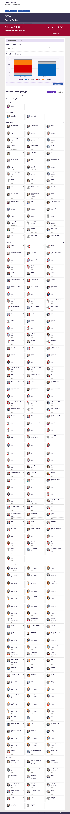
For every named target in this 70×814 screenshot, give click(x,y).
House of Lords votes (28, 23)
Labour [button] (8, 242)
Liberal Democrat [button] (11, 564)
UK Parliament (7, 23)
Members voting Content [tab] (11, 95)
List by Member (60, 92)
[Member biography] (15, 107)
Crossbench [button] (9, 122)
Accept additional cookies (11, 10)
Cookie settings (33, 10)
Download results (57, 84)
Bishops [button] (8, 102)
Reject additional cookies (24, 10)
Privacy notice (53, 812)
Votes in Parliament (13, 20)
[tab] (11, 96)
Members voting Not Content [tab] (23, 95)
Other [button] (8, 757)
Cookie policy (40, 812)
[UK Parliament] (9, 15)
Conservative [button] (9, 112)
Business (12, 23)
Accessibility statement (61, 812)
